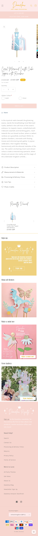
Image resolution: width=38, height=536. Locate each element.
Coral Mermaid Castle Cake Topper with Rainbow (13, 226)
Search (6, 438)
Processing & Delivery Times (14, 447)
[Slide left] (15, 61)
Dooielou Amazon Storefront (14, 494)
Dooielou (21, 531)
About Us (7, 481)
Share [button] (6, 112)
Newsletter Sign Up (11, 489)
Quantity (4, 85)
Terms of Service (10, 460)
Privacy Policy (8, 455)
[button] (2, 6)
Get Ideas (7, 476)
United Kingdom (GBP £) (18, 514)
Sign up (6, 419)
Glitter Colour (7, 95)
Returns (6, 451)
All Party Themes (10, 472)
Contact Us (7, 442)
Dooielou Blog (9, 485)
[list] (19, 221)
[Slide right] (23, 61)
